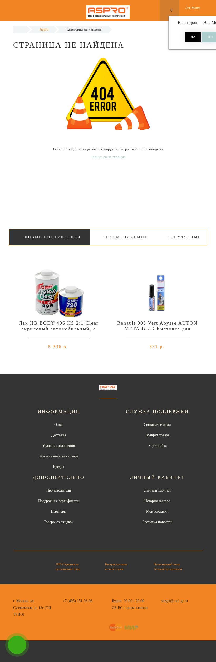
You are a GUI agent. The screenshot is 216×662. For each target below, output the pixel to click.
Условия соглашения (58, 446)
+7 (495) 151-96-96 (77, 601)
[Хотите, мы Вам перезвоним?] (17, 645)
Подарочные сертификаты (58, 501)
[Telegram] (172, 607)
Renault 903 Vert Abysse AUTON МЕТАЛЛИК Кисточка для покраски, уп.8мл (157, 328)
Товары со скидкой (59, 522)
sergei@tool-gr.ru (174, 601)
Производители (58, 490)
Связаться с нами (157, 425)
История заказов (157, 501)
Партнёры (58, 511)
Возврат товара (157, 435)
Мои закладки (157, 511)
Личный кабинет (157, 490)
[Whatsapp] (164, 607)
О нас (58, 425)
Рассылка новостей (158, 522)
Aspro (44, 29)
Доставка (58, 435)
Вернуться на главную (108, 157)
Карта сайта (157, 446)
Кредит (58, 467)
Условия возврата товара (58, 456)
